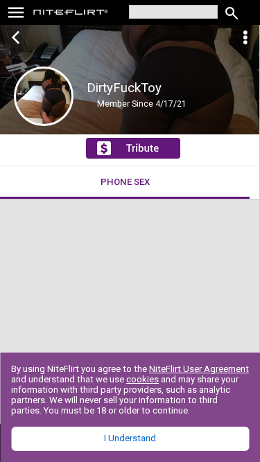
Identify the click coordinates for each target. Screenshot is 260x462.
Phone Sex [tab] (125, 182)
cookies (142, 379)
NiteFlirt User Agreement (199, 369)
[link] (71, 14)
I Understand (130, 438)
